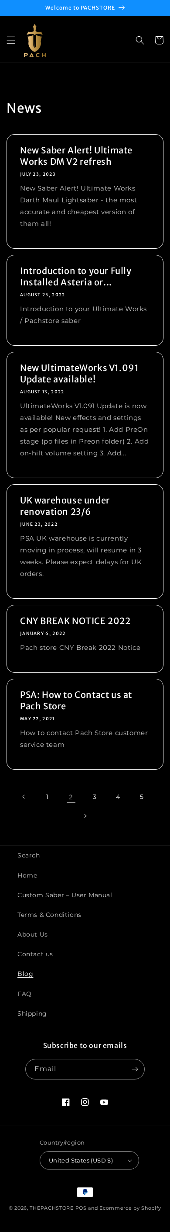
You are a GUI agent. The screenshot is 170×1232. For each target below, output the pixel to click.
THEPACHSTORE (51, 1208)
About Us (32, 934)
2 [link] (71, 797)
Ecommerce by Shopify (130, 1208)
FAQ (24, 994)
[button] (10, 40)
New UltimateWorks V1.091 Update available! (79, 373)
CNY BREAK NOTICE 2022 (75, 620)
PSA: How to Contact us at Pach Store (76, 700)
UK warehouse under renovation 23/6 (65, 506)
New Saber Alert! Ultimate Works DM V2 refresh (76, 156)
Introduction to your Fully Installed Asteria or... (76, 276)
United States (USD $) (81, 1160)
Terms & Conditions (49, 915)
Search (28, 855)
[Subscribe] (134, 1069)
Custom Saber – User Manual (64, 895)
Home (27, 875)
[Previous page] (24, 796)
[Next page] (85, 816)
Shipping (32, 1013)
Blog (25, 974)
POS (81, 1208)
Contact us (35, 954)
